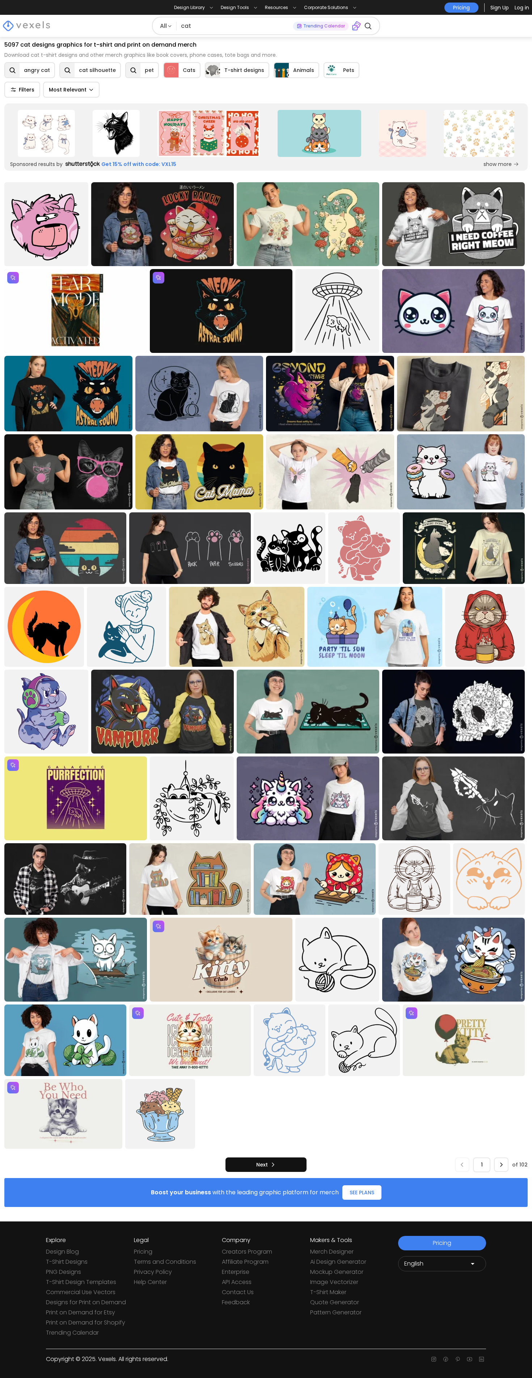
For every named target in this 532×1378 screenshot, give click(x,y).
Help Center (150, 1282)
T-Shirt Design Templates (81, 1282)
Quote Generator (334, 1302)
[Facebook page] (445, 1359)
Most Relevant (67, 89)
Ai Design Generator (338, 1262)
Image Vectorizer (334, 1282)
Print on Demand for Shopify (85, 1322)
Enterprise (235, 1272)
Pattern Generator (336, 1312)
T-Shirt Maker (328, 1292)
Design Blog (62, 1251)
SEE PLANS (362, 1192)
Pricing (143, 1251)
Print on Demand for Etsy (80, 1312)
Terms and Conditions (165, 1262)
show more (498, 164)
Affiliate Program (245, 1262)
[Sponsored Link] (46, 133)
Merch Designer (332, 1251)
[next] (501, 1164)
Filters (26, 89)
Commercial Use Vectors (80, 1292)
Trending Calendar (72, 1332)
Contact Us (238, 1292)
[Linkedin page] (481, 1359)
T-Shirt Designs (67, 1262)
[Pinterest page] (457, 1359)
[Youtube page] (469, 1359)
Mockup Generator (336, 1272)
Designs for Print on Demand (86, 1302)
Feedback (236, 1302)
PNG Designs (63, 1272)
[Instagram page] (433, 1359)
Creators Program (247, 1251)
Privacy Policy (153, 1272)
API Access (237, 1282)
